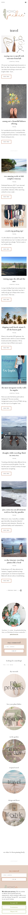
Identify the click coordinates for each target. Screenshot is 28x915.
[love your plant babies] (14, 718)
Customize (14, 907)
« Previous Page (11, 590)
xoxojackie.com (14, 13)
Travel (17, 61)
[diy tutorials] (14, 685)
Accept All (14, 903)
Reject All (14, 911)
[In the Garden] (14, 740)
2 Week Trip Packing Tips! (14, 231)
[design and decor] (14, 803)
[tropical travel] (14, 782)
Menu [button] (3, 2)
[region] (14, 901)
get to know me (14, 634)
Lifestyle (12, 61)
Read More (6, 76)
